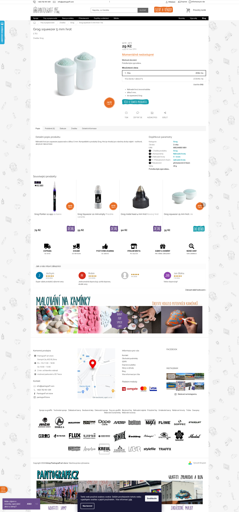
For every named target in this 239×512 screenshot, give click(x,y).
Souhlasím (152, 498)
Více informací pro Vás (131, 374)
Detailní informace (164, 101)
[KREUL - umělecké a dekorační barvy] (104, 449)
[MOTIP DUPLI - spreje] (119, 422)
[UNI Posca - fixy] (89, 436)
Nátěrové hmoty (178, 410)
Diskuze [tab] (63, 128)
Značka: (38, 38)
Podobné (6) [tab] (50, 128)
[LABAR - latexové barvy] (134, 449)
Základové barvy (74, 410)
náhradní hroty (179, 160)
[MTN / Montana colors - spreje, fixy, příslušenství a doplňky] (44, 422)
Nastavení (87, 506)
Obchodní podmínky (130, 358)
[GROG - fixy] (44, 436)
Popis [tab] (38, 128)
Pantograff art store (45, 394)
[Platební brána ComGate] (139, 389)
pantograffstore (43, 397)
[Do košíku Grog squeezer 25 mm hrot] (199, 229)
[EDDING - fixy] (134, 436)
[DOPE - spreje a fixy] (104, 422)
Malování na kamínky (112, 413)
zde (130, 499)
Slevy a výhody (128, 368)
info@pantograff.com (45, 386)
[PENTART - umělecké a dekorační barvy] (74, 449)
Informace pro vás (198, 2)
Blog (124, 371)
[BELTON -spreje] (134, 422)
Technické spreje (60, 410)
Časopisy (195, 410)
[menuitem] (36, 18)
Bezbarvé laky (87, 410)
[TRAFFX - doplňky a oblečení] (164, 449)
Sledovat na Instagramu (187, 394)
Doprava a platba (128, 365)
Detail (71, 229)
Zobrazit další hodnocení (195, 290)
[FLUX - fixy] (74, 436)
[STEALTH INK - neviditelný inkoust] (164, 436)
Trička (188, 410)
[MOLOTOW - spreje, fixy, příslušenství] (74, 422)
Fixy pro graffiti (115, 410)
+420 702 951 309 (44, 390)
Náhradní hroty (179, 154)
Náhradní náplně (139, 410)
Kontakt (125, 355)
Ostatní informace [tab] (89, 128)
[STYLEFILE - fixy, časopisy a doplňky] (149, 449)
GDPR (124, 362)
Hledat (143, 10)
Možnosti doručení (129, 60)
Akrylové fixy (127, 410)
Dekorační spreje (101, 410)
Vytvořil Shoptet (199, 463)
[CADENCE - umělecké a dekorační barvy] (119, 449)
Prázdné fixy (152, 410)
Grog (175, 142)
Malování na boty (128, 413)
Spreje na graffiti (45, 410)
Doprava (184, 2)
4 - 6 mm (176, 157)
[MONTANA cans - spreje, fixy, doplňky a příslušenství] (89, 422)
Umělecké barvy (164, 410)
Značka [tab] (74, 128)
